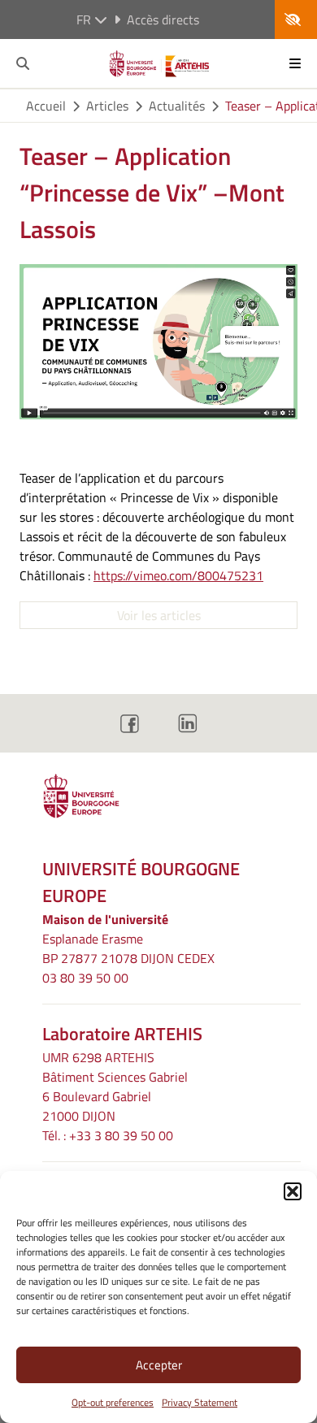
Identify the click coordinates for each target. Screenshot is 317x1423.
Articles (107, 105)
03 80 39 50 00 (85, 977)
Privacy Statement (199, 1402)
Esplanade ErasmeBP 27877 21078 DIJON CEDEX (128, 948)
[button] (292, 1191)
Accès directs (163, 19)
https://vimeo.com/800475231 (178, 575)
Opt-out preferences (113, 1402)
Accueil (46, 105)
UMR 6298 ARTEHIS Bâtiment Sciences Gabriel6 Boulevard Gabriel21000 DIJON (115, 1087)
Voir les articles (159, 615)
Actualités (177, 105)
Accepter (159, 1365)
